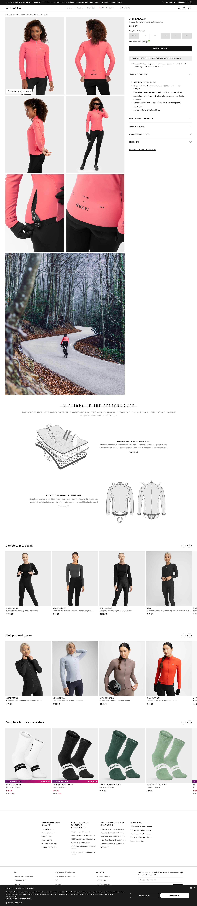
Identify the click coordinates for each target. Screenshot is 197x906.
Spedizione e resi (136, 126)
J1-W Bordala (107, 698)
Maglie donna (46, 840)
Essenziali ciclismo (137, 841)
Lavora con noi (19, 880)
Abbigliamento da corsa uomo (83, 835)
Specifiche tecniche (138, 74)
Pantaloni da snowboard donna (113, 840)
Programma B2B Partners (65, 876)
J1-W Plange (153, 698)
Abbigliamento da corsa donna (83, 839)
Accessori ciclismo (48, 847)
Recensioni (134, 142)
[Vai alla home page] (13, 8)
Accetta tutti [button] (174, 895)
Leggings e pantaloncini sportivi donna (83, 847)
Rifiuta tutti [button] (144, 895)
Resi (15, 872)
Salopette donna (47, 833)
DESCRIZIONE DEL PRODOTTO (141, 118)
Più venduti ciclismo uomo (140, 830)
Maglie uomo (46, 836)
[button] (66, 899)
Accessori (104, 847)
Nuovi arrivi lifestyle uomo (140, 834)
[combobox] (191, 888)
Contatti (58, 884)
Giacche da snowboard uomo (112, 829)
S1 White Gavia (13, 785)
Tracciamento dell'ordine (23, 876)
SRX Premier (106, 608)
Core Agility (59, 608)
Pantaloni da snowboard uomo (113, 836)
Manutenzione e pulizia (139, 134)
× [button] (194, 888)
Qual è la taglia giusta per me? (20, 91)
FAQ (56, 880)
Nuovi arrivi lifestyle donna (141, 837)
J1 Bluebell (59, 698)
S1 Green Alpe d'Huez (110, 785)
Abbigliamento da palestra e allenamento (80, 825)
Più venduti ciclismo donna (141, 827)
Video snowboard (105, 884)
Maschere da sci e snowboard (112, 844)
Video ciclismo (104, 876)
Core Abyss (12, 698)
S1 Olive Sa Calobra (157, 785)
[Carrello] (184, 8)
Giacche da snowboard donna (112, 833)
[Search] (179, 8)
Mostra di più (133, 452)
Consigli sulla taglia (137, 41)
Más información (11, 896)
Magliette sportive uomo (80, 843)
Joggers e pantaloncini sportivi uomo (83, 853)
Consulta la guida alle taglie (142, 150)
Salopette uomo (47, 829)
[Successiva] (189, 546)
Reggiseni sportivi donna (80, 832)
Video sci (102, 880)
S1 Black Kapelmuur (63, 785)
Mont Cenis (12, 608)
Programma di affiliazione (65, 872)
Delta (149, 608)
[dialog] (98, 895)
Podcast (17, 884)
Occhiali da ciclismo (49, 844)
